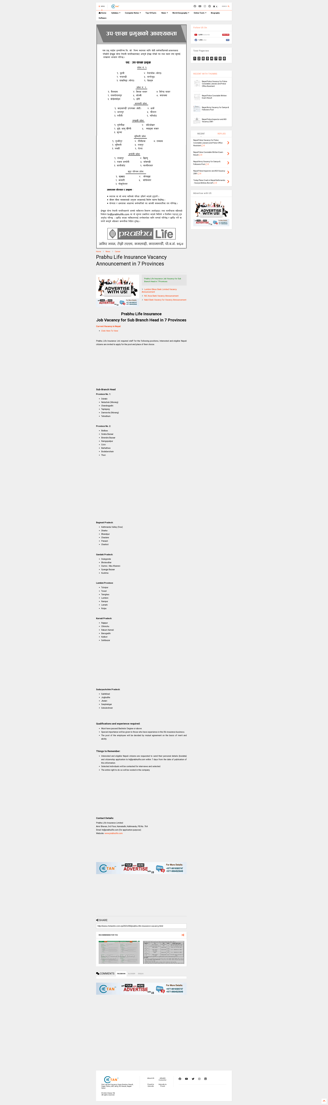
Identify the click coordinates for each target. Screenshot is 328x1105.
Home (103, 13)
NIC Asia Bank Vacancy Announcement (161, 296)
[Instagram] (205, 6)
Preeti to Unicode (150, 1085)
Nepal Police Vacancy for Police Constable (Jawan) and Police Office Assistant (214, 83)
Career (117, 251)
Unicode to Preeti (162, 1085)
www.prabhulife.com (114, 833)
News (163, 13)
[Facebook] (195, 6)
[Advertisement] (141, 367)
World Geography (179, 13)
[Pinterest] (209, 6)
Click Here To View (109, 331)
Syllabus (115, 13)
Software (102, 18)
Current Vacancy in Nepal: (108, 326)
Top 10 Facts (150, 13)
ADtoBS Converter (162, 1079)
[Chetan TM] (115, 7)
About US (150, 1078)
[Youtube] (199, 6)
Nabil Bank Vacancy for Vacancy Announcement (165, 300)
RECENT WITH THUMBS (205, 74)
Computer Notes (132, 13)
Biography (215, 13)
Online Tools (199, 13)
